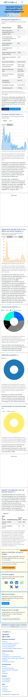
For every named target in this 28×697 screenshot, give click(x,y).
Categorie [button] (5, 513)
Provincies (5, 646)
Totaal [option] (20, 237)
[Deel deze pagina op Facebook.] (11, 582)
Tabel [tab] (10, 120)
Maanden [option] (9, 125)
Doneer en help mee (8, 567)
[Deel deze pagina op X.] (11, 587)
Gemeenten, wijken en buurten (10, 643)
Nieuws (4, 671)
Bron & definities (15, 109)
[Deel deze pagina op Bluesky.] (16, 587)
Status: (16, 237)
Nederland (11, 646)
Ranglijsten (5, 673)
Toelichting (5, 109)
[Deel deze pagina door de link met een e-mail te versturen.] (6, 582)
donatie (4, 560)
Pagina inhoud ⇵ (15, 15)
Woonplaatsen (12, 645)
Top (17, 626)
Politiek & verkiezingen (8, 662)
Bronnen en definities (8, 668)
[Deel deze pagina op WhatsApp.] (22, 582)
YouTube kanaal (6, 691)
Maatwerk (5, 690)
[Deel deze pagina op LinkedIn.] (16, 582)
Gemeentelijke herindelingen (10, 670)
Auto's (4, 653)
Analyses (4, 666)
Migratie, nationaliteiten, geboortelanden (13, 658)
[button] (20, 20)
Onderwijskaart (6, 680)
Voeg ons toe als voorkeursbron (12, 619)
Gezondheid (5, 655)
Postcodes (5, 645)
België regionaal (17, 648)
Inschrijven (5, 603)
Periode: (4, 125)
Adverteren (5, 686)
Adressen (4, 641)
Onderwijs (5, 660)
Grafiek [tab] (5, 120)
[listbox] (10, 125)
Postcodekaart (6, 681)
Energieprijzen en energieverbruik (11, 656)
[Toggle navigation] (22, 2)
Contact (4, 688)
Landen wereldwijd (7, 648)
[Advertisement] (14, 211)
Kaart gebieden (6, 678)
